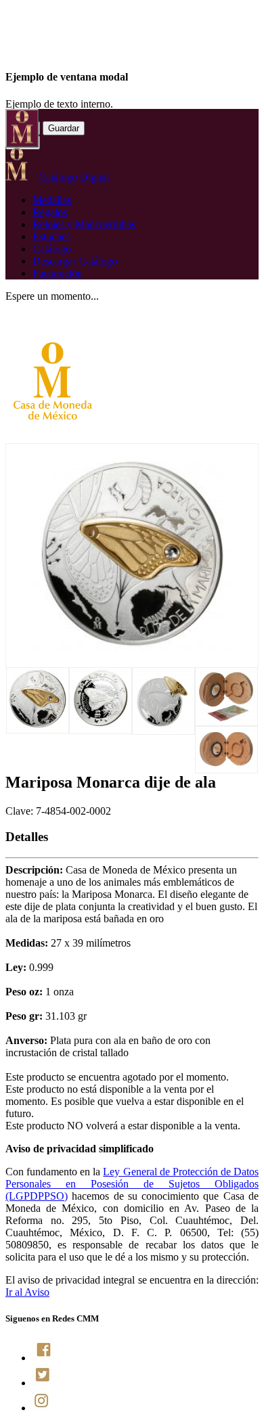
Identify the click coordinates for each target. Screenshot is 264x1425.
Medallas (51, 200)
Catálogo (51, 248)
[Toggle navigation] (22, 128)
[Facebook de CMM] (43, 1357)
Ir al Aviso (27, 1292)
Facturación (57, 273)
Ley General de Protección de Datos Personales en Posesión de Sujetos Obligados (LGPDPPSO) (132, 1184)
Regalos (49, 212)
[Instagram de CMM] (43, 1407)
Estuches (51, 236)
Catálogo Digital (74, 177)
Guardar (63, 128)
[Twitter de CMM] (43, 1382)
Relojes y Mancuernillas (83, 224)
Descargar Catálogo (74, 261)
